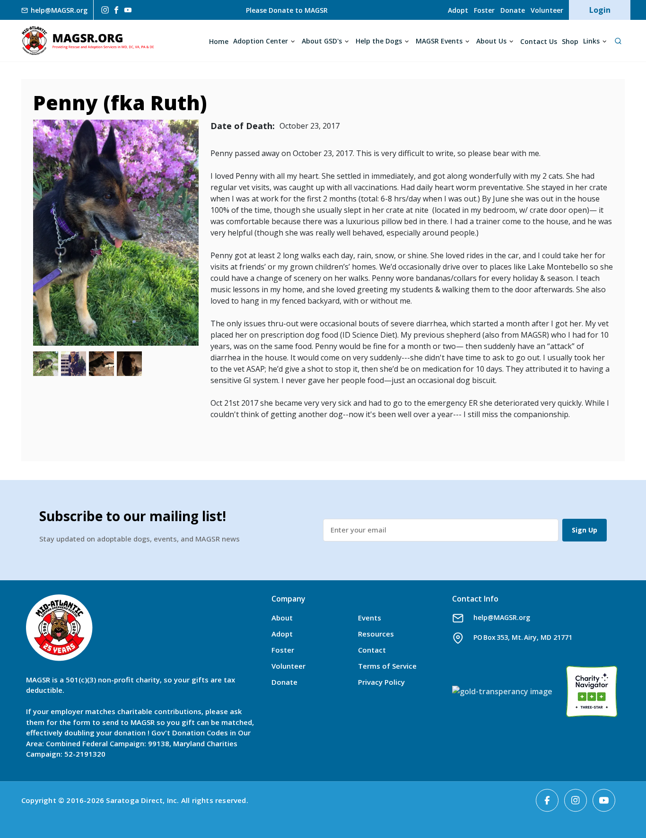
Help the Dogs (379, 40)
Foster (484, 10)
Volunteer (547, 10)
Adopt (458, 10)
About (282, 617)
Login (600, 10)
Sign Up (584, 529)
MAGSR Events (439, 40)
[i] (104, 10)
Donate (512, 10)
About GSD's (322, 40)
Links (591, 40)
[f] (116, 9)
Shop (570, 41)
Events (369, 617)
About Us (491, 40)
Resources (376, 633)
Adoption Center (260, 40)
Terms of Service (387, 666)
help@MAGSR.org (501, 617)
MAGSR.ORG (87, 41)
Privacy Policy (381, 682)
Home (218, 41)
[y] (128, 10)
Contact (372, 650)
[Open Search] (618, 41)
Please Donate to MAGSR (287, 10)
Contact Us (538, 41)
